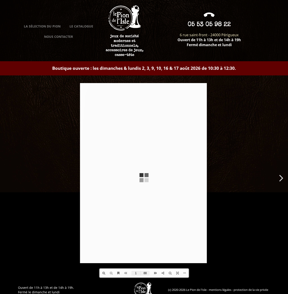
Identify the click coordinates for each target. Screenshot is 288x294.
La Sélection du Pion (42, 26)
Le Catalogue (81, 26)
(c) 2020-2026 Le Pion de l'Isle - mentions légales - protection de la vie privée (218, 290)
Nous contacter (58, 36)
